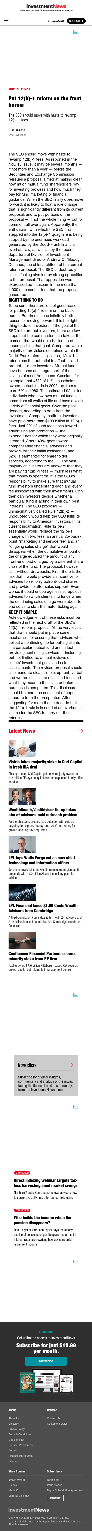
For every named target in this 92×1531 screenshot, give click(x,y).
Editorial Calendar (19, 1495)
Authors (13, 1450)
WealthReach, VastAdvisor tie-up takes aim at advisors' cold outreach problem (43, 812)
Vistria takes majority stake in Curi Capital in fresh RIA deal (45, 764)
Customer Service (57, 1423)
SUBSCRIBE (76, 21)
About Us (14, 1418)
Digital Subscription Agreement (65, 1490)
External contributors (21, 1455)
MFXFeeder (19, 135)
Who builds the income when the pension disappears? (42, 1220)
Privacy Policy (17, 1429)
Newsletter (53, 1479)
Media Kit (14, 1490)
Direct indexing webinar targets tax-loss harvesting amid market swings (45, 1183)
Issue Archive (54, 1485)
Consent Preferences (21, 1445)
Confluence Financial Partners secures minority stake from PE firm (42, 956)
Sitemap (13, 1461)
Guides (13, 1485)
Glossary (14, 1423)
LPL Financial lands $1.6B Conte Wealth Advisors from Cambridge (43, 908)
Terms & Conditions (20, 1434)
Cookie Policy (16, 1439)
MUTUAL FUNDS (19, 89)
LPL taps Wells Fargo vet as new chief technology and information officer (42, 860)
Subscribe (55, 1497)
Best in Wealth (17, 1479)
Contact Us (53, 1418)
